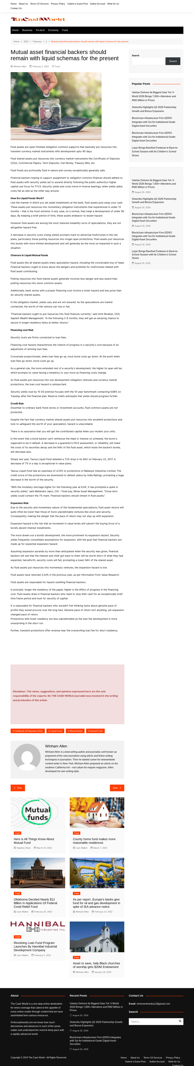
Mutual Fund (96, 731)
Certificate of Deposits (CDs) (29, 731)
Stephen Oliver (24, 848)
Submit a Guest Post (77, 3)
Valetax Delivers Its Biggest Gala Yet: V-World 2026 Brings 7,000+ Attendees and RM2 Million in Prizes (154, 96)
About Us (23, 3)
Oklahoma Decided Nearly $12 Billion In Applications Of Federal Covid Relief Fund (35, 903)
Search (135, 55)
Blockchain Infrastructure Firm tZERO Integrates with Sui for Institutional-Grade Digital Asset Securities (153, 122)
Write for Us (113, 3)
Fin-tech (40, 30)
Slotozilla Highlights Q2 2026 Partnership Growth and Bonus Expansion (154, 109)
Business (27, 30)
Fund (65, 30)
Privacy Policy (58, 3)
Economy (53, 30)
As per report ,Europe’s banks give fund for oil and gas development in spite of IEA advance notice (96, 903)
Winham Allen (20, 66)
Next (115, 788)
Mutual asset (76, 731)
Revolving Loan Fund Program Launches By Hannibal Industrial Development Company (35, 946)
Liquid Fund (56, 731)
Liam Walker (82, 848)
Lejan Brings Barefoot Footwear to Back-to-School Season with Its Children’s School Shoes (155, 151)
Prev (19, 788)
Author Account (97, 3)
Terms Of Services (39, 3)
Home (14, 3)
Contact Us (16, 8)
